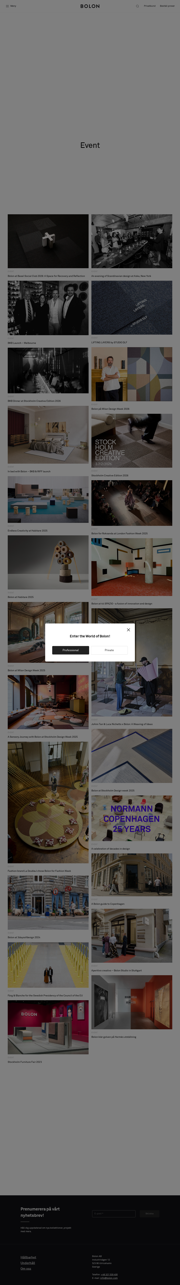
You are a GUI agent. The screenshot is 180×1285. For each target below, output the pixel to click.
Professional (71, 650)
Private (109, 650)
